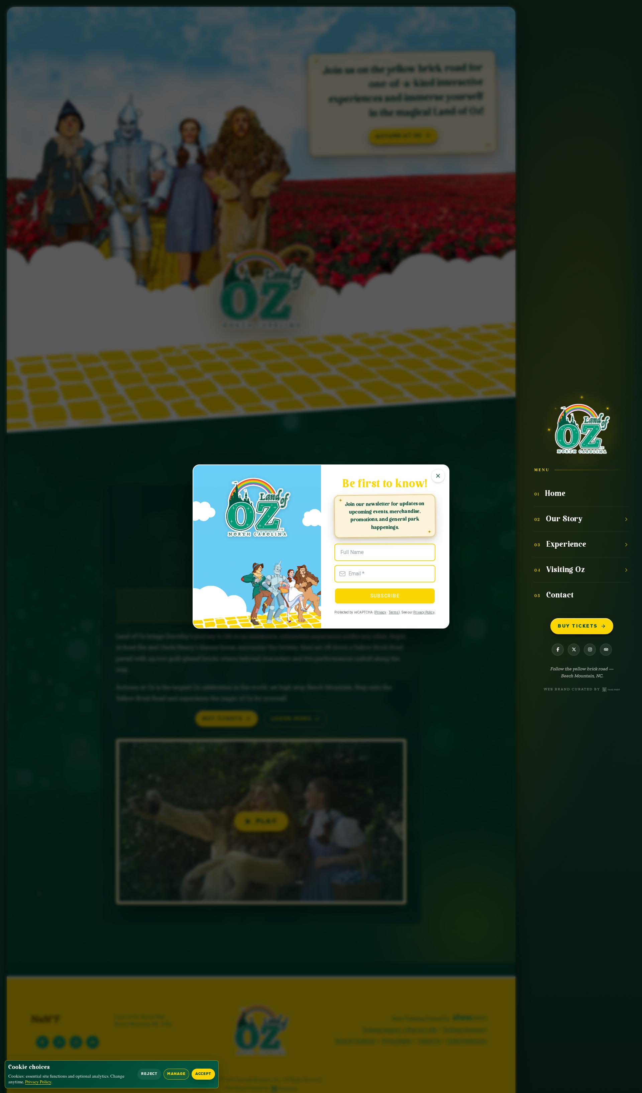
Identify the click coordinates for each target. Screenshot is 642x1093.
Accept (203, 1074)
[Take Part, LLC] (611, 689)
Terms (394, 612)
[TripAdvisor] (606, 650)
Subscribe (385, 595)
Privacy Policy (423, 612)
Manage (176, 1074)
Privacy (381, 612)
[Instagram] (590, 650)
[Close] (438, 476)
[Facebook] (558, 650)
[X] (574, 650)
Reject (149, 1074)
